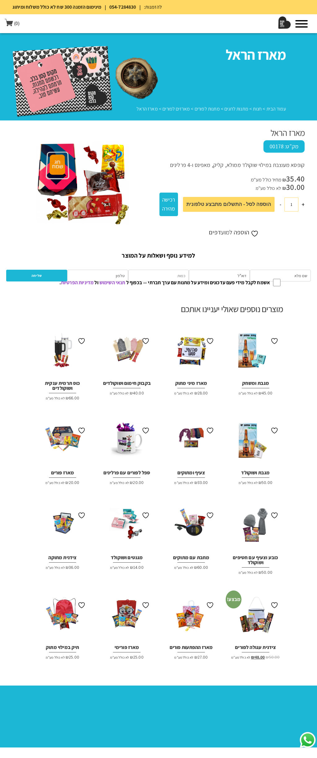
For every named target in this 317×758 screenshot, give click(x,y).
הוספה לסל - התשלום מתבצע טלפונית (228, 204)
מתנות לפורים (207, 109)
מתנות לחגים (236, 109)
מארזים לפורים (176, 109)
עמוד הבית (276, 109)
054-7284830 (122, 7)
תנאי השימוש (112, 282)
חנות (257, 109)
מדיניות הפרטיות (77, 282)
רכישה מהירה (168, 204)
